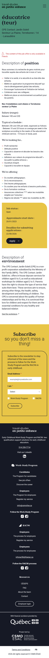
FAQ (24, 588)
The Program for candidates (24, 476)
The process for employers (24, 536)
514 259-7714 (24, 447)
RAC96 (38, 398)
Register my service (24, 499)
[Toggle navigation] (44, 6)
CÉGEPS (24, 584)
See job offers (24, 480)
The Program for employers (24, 495)
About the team (24, 592)
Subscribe (15, 406)
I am (9, 386)
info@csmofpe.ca (24, 505)
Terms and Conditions (21, 650)
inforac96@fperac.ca (24, 557)
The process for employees (24, 551)
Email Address (14, 374)
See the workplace (9, 314)
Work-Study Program (19, 398)
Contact (24, 596)
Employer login (24, 604)
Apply (12, 240)
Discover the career (24, 484)
